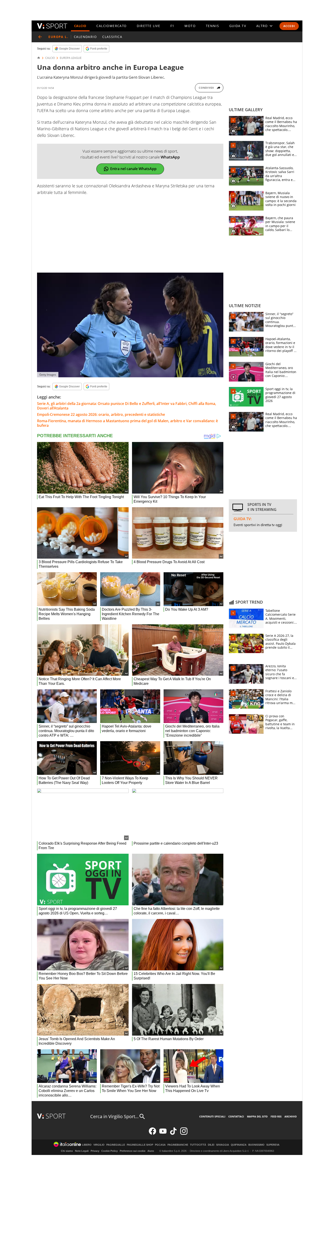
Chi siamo (67, 1151)
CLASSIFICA (112, 36)
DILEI (211, 1145)
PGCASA (160, 1145)
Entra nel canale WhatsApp (133, 168)
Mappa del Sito (257, 1116)
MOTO (190, 26)
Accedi (289, 26)
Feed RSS (276, 1116)
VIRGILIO (99, 1145)
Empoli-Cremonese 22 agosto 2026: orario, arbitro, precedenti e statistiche (101, 414)
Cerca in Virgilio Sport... (114, 1116)
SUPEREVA (272, 1145)
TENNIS (212, 26)
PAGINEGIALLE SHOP (140, 1145)
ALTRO (262, 26)
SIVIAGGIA (222, 1145)
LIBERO (87, 1145)
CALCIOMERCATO (111, 26)
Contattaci (236, 1116)
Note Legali (82, 1151)
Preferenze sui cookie (132, 1151)
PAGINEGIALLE (115, 1145)
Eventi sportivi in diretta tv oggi (258, 524)
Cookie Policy (109, 1151)
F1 (172, 26)
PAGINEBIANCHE (177, 1145)
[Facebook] (152, 1134)
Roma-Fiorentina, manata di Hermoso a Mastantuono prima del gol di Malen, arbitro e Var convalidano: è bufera (127, 423)
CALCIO (80, 26)
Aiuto (150, 1151)
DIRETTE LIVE (148, 26)
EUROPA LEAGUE (71, 58)
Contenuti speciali (212, 1116)
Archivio (290, 1116)
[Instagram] (183, 1134)
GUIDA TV (237, 26)
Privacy (95, 1151)
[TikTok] (173, 1134)
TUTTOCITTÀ (198, 1145)
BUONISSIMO (256, 1145)
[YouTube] (163, 1134)
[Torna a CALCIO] (40, 36)
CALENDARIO (85, 36)
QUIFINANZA (239, 1145)
